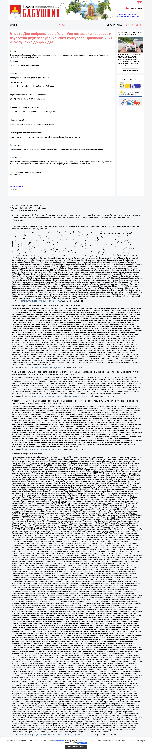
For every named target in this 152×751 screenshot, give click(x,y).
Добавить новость (130, 70)
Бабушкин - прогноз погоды (127, 14)
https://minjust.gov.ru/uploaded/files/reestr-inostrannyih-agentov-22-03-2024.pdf (59, 734)
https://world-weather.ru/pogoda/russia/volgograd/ (127, 16)
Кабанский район (17, 187)
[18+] (34, 12)
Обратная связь (114, 25)
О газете (13, 25)
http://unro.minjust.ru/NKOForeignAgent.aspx (43, 367)
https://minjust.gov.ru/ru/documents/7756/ (42, 301)
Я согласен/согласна (76, 747)
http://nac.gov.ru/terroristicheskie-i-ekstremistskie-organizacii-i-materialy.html (57, 396)
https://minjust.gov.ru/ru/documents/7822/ (42, 449)
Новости (62, 25)
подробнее (59, 741)
